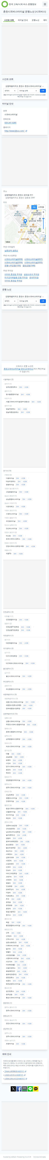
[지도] (34, 207)
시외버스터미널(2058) (14, 259)
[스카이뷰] (41, 207)
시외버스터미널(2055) (33, 262)
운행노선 (35, 20)
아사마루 (28, 1157)
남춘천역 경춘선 (11, 250)
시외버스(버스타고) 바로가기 (14, 1079)
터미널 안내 (23, 20)
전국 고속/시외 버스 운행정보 (22, 4)
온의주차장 (34, 277)
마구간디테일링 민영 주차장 (16, 277)
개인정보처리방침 (39, 1157)
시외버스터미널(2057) (33, 259)
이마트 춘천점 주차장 (13, 274)
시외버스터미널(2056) (14, 262)
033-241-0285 (10, 122)
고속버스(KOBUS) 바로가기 (14, 1071)
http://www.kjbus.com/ (15, 131)
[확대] (43, 212)
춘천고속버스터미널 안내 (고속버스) (18, 368)
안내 (20, 387)
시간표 (26, 387)
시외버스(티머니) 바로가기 (14, 1075)
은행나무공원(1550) (13, 265)
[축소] (43, 232)
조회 (42, 90)
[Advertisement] (24, 50)
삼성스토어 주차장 (31, 274)
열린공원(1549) (29, 265)
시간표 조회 (9, 20)
